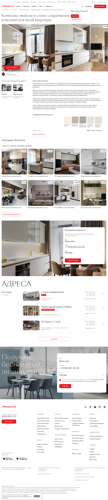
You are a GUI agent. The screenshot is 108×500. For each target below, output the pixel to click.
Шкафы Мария (41, 426)
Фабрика (92, 449)
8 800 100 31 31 (102, 2)
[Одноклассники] (90, 407)
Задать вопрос (9, 421)
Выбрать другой (76, 19)
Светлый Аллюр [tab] (20, 145)
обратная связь (52, 2)
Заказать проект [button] (100, 6)
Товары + (39, 440)
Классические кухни (43, 421)
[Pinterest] (100, 407)
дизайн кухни (9, 469)
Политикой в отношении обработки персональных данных (15, 496)
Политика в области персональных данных (85, 477)
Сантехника (40, 449)
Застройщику (94, 421)
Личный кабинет (77, 418)
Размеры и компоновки (62, 429)
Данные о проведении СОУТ (44, 473)
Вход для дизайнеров (96, 436)
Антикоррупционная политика (81, 480)
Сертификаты (59, 447)
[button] (88, 6)
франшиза (17, 2)
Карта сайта (93, 459)
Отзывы (57, 423)
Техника (39, 447)
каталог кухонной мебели (18, 469)
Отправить (65, 386)
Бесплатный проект (78, 435)
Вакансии (92, 457)
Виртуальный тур (95, 454)
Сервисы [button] (34, 6)
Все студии (54, 339)
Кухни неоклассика (43, 423)
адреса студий (61, 2)
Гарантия (75, 443)
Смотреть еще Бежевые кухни (11, 214)
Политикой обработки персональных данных (85, 268)
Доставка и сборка (77, 441)
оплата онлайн (42, 2)
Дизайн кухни (59, 426)
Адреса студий (76, 453)
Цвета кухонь (59, 439)
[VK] (86, 407)
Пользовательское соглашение (82, 473)
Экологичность (59, 441)
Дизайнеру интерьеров (96, 423)
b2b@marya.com (78, 470)
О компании (93, 445)
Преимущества (41, 434)
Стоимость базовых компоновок (78, 424)
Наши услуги (75, 431)
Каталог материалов (60, 434)
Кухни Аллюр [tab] (28, 145)
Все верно (75, 16)
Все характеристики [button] (39, 134)
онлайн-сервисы (71, 2)
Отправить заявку (73, 260)
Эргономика (58, 444)
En (94, 2)
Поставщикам (94, 426)
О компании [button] (48, 6)
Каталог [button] (18, 6)
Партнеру (92, 414)
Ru (92, 2)
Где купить (75, 449)
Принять (37, 496)
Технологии (40, 431)
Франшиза (93, 418)
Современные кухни (43, 418)
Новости (92, 451)
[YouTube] (95, 407)
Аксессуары (40, 452)
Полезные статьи (60, 421)
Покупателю (75, 414)
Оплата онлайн (76, 421)
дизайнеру (33, 2)
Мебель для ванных (43, 429)
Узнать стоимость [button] (11, 67)
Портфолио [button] (26, 6)
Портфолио (58, 414)
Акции (41, 6)
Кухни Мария (40, 414)
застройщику (25, 2)
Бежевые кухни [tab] (5, 145)
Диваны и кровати (42, 444)
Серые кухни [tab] (13, 145)
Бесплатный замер (77, 438)
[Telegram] (104, 407)
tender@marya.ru (42, 470)
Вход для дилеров (95, 432)
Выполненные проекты (61, 418)
